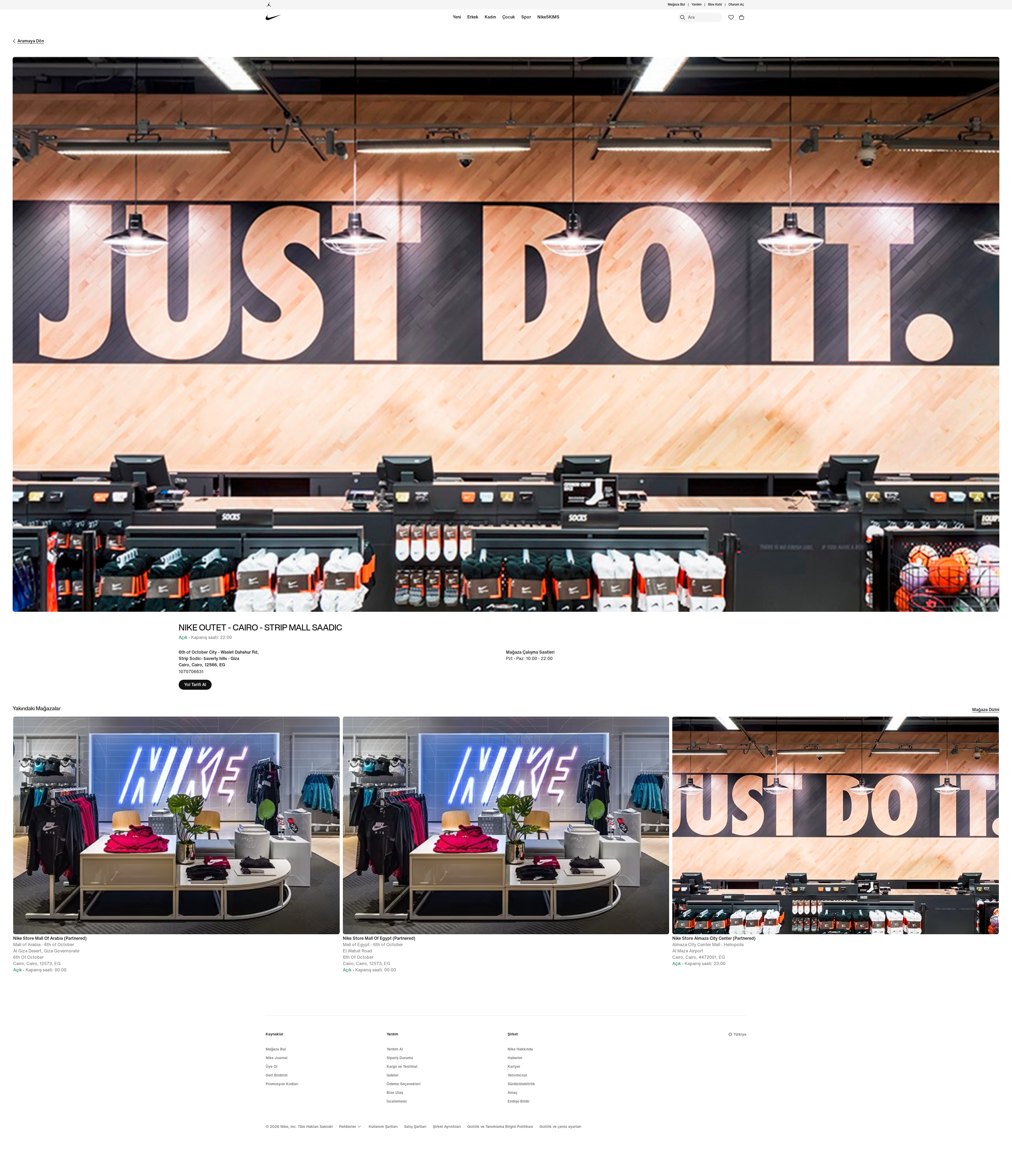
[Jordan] (269, 5)
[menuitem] (703, 5)
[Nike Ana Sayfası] (273, 17)
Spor (526, 17)
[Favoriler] (731, 17)
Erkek (472, 17)
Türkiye (739, 1034)
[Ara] (682, 17)
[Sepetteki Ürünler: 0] (741, 17)
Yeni (457, 17)
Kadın (490, 17)
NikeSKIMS (548, 17)
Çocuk (508, 17)
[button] (176, 847)
